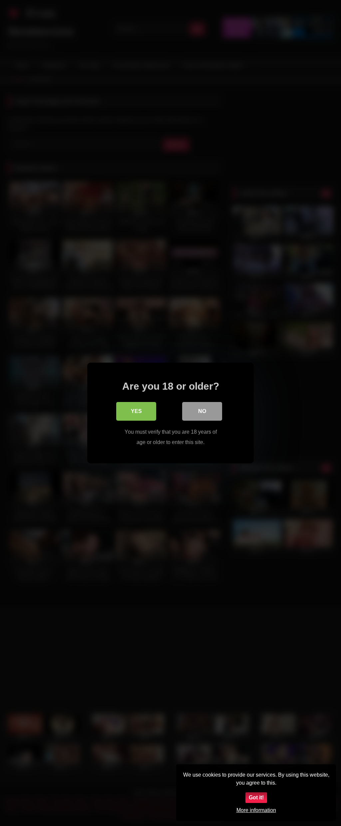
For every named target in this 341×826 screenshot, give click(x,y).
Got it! (256, 797)
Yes (136, 411)
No (202, 411)
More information (256, 810)
